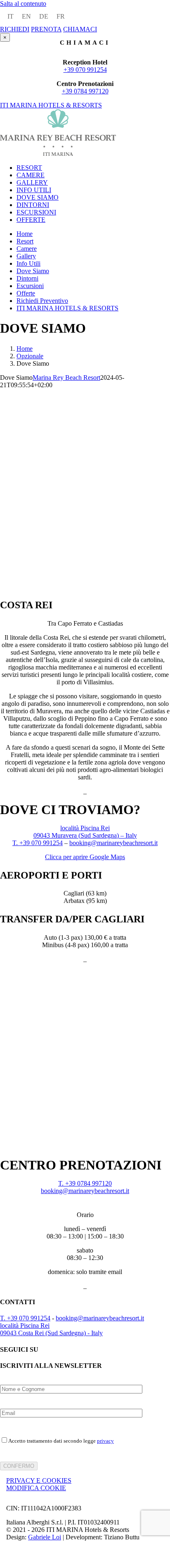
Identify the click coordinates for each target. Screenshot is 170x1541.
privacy (105, 1441)
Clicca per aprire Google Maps (85, 856)
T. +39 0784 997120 (85, 1183)
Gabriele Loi (44, 1537)
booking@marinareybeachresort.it (113, 842)
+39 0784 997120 (85, 91)
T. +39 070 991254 (37, 842)
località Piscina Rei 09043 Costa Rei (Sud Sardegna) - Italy (51, 1329)
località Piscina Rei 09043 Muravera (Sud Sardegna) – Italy (85, 831)
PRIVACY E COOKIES (38, 1480)
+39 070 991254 (85, 69)
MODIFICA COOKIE (36, 1487)
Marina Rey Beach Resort (66, 377)
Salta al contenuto (23, 3)
